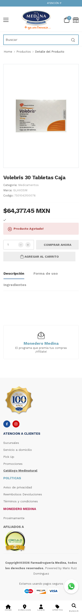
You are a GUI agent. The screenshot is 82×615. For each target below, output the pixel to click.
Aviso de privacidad (17, 487)
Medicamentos (28, 185)
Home (8, 51)
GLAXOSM (20, 190)
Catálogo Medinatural (20, 470)
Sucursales (11, 442)
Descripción (13, 273)
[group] (41, 342)
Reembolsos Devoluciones (22, 494)
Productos (23, 51)
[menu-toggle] (6, 19)
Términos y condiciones (20, 501)
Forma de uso (45, 273)
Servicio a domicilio (17, 449)
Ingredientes (14, 285)
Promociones (13, 463)
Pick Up (8, 456)
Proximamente (13, 518)
